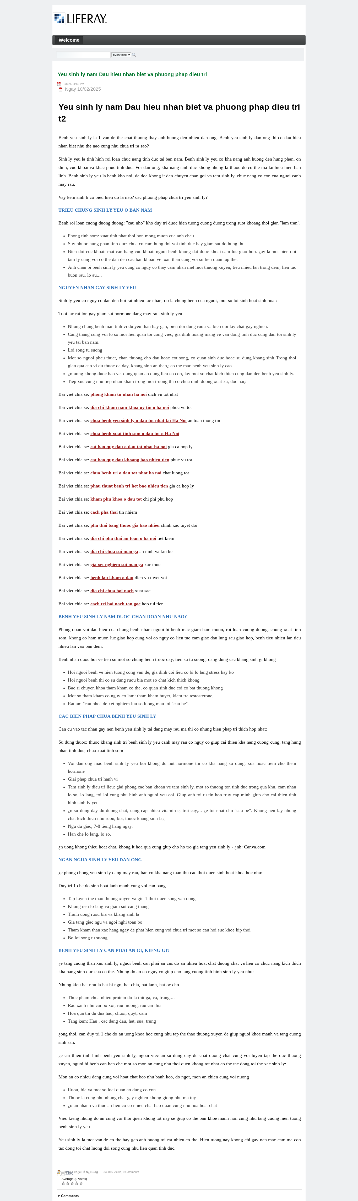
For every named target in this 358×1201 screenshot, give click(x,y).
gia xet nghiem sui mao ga (116, 564)
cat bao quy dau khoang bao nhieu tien (129, 459)
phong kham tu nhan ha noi (118, 394)
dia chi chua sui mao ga (114, 551)
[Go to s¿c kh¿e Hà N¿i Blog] (79, 19)
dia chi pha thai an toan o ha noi (123, 538)
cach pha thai (104, 512)
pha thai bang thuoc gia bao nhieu (125, 525)
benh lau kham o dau (111, 577)
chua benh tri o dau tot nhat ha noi (125, 472)
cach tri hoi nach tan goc (115, 603)
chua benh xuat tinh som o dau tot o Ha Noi (134, 433)
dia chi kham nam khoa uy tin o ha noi (129, 407)
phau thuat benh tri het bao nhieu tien (129, 486)
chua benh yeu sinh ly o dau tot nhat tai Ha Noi (138, 420)
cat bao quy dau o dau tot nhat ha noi (128, 446)
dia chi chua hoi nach (112, 590)
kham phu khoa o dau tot (116, 499)
